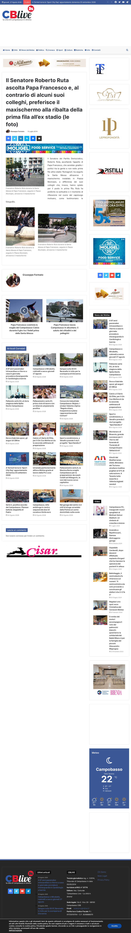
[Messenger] (33, 138)
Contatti (97, 50)
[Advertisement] (88, 25)
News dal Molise (27, 50)
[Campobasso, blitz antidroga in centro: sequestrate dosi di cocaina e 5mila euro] (44, 495)
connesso (20, 536)
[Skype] (26, 138)
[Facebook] (8, 138)
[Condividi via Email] (39, 138)
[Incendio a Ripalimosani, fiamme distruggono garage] (100, 533)
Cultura (69, 50)
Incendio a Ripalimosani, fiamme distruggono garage (115, 535)
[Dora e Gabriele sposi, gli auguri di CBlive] (17, 429)
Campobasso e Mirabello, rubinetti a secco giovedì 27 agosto (44, 371)
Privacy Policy (103, 880)
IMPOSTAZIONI (15, 930)
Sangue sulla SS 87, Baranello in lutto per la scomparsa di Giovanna (70, 371)
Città (15, 50)
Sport (60, 50)
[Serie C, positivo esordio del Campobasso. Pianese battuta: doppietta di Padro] (17, 495)
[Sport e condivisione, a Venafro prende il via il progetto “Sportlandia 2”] (71, 429)
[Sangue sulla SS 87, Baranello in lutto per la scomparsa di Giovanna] (71, 359)
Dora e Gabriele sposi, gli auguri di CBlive (116, 384)
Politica (41, 50)
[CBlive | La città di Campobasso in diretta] (18, 13)
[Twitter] (14, 138)
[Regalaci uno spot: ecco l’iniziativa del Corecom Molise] (100, 605)
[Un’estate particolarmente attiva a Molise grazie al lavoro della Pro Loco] (44, 458)
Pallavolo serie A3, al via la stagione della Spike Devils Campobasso (17, 403)
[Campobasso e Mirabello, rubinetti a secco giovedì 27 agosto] (44, 359)
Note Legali (102, 876)
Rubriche (79, 50)
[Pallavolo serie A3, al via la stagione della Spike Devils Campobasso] (17, 391)
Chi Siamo (102, 872)
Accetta (114, 926)
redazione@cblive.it (81, 908)
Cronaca (51, 50)
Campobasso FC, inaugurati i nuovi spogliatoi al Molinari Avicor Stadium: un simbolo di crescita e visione (117, 515)
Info (88, 50)
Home (7, 50)
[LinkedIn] (20, 138)
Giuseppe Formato (17, 131)
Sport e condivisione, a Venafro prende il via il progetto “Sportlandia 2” (70, 440)
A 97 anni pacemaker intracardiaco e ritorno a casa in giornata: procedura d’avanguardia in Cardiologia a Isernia (76, 2)
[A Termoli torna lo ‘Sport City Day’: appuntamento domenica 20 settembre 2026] (17, 458)
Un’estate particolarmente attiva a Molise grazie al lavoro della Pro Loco (44, 470)
